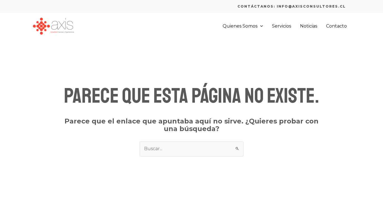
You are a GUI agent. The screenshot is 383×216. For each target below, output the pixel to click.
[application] (260, 26)
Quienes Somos (240, 26)
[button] (291, 6)
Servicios (281, 26)
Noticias (308, 26)
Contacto (336, 26)
